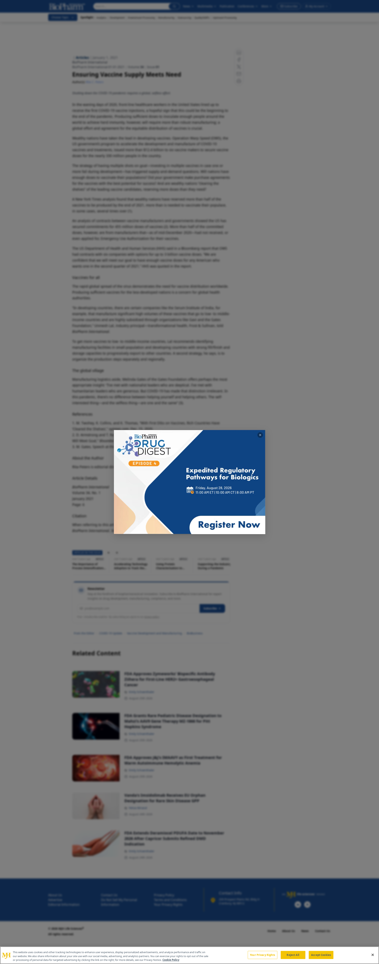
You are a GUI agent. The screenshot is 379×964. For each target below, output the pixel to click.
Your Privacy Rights (262, 954)
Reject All (293, 954)
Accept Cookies (321, 954)
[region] (189, 955)
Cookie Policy (170, 960)
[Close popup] (260, 435)
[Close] (372, 954)
